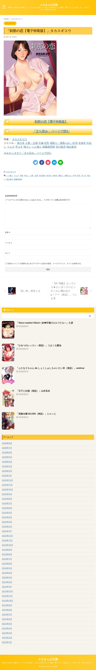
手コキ (19, 146)
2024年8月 (7, 554)
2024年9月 (7, 549)
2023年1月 (7, 642)
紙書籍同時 (48, 146)
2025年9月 (7, 494)
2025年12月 (7, 480)
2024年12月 (7, 535)
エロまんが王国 (49, 4)
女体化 (82, 143)
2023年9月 (7, 605)
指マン (27, 146)
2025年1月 (7, 531)
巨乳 (46, 143)
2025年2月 (7, 526)
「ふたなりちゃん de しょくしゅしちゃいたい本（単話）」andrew (50, 368)
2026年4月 (7, 461)
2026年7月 (7, 448)
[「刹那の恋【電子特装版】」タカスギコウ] (54, 162)
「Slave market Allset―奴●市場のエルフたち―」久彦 (44, 322)
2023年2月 (7, 637)
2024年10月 (7, 545)
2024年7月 (7, 559)
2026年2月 (7, 471)
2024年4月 (7, 573)
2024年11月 (7, 540)
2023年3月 (7, 633)
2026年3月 (7, 466)
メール (8, 243)
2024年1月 (7, 586)
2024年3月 (7, 577)
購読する (10, 310)
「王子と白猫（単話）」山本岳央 (33, 390)
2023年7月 (7, 614)
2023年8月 (7, 610)
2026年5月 (7, 457)
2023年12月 (7, 591)
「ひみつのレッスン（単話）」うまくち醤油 (38, 345)
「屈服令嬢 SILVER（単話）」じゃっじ (36, 413)
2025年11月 (7, 485)
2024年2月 (7, 582)
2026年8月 (7, 443)
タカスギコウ (19, 139)
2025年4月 (7, 517)
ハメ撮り (37, 146)
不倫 (41, 143)
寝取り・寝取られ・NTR (64, 143)
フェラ (10, 146)
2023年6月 (7, 619)
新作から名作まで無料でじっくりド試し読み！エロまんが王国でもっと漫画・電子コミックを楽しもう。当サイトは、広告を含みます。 (48, 663)
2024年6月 (7, 563)
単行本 (20, 143)
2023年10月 (7, 600)
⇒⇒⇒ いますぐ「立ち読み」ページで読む (28, 153)
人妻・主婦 (31, 143)
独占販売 (71, 146)
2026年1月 (7, 475)
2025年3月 (7, 522)
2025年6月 (7, 508)
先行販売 (61, 146)
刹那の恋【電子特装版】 (51, 121)
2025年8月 (7, 498)
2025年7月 (7, 503)
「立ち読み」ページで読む (51, 131)
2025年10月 (7, 489)
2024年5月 (7, 568)
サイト (7, 253)
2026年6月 (7, 452)
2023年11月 (7, 596)
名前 (7, 232)
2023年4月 (7, 628)
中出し (26, 176)
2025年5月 (7, 512)
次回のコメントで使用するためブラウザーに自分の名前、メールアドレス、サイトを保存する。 (44, 263)
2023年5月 (7, 623)
